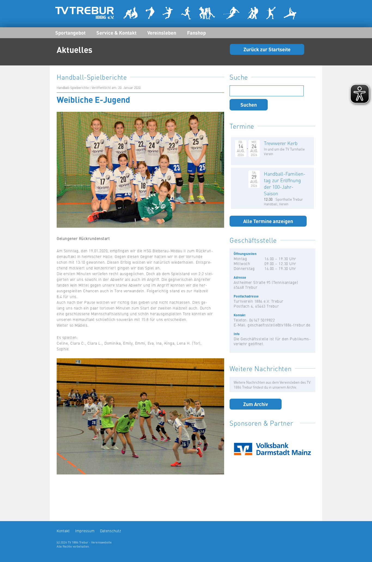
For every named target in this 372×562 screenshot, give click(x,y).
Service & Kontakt (116, 32)
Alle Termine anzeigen (268, 220)
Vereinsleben (161, 32)
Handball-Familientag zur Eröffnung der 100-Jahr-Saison (285, 183)
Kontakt (63, 530)
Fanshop (196, 32)
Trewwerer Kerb (281, 143)
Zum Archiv (255, 403)
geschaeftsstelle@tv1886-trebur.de (279, 324)
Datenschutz (110, 530)
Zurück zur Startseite (267, 49)
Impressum (84, 530)
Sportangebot (70, 32)
